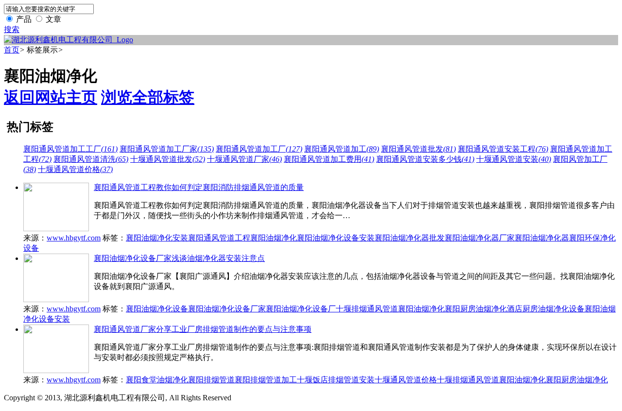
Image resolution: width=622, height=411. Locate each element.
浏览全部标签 (147, 97)
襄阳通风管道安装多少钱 (425, 159)
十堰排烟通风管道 (367, 309)
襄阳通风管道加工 (341, 149)
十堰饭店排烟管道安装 (336, 380)
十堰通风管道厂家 (244, 159)
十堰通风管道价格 (75, 169)
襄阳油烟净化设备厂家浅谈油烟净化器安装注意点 (179, 258)
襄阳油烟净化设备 (157, 309)
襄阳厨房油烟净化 (476, 309)
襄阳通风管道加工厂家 (167, 149)
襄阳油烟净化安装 (157, 238)
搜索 (11, 29)
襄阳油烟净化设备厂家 (227, 309)
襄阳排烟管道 (211, 380)
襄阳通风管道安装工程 (503, 149)
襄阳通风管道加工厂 (259, 149)
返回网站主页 (50, 97)
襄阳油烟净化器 (542, 238)
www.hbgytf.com (74, 238)
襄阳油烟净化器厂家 (480, 238)
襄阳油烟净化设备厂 (301, 309)
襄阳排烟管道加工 (266, 380)
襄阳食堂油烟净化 (157, 380)
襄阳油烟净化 (273, 238)
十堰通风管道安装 (513, 159)
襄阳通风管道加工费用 (329, 159)
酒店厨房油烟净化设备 (546, 309)
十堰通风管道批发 (167, 159)
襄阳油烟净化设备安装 (336, 238)
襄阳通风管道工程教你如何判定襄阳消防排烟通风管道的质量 (199, 187)
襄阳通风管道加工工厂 (70, 149)
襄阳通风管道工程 (219, 238)
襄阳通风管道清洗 (90, 159)
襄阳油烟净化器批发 (410, 238)
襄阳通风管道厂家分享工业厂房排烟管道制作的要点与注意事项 (202, 329)
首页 (11, 50)
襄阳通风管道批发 (418, 149)
